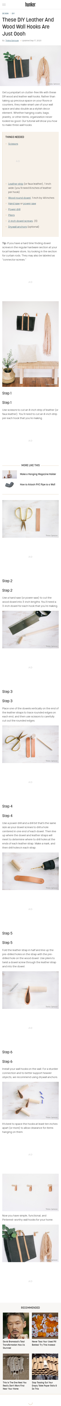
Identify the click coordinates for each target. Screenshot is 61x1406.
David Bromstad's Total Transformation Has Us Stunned (14, 1345)
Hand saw (14, 203)
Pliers (11, 215)
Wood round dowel (19, 198)
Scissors (13, 144)
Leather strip (15, 184)
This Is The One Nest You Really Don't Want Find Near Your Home (15, 1386)
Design (5, 14)
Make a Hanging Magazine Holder (38, 474)
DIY (13, 14)
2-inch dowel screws (20, 221)
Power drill (14, 209)
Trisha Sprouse (12, 41)
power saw (29, 203)
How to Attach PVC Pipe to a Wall (37, 484)
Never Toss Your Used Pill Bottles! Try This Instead (44, 1343)
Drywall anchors (17, 227)
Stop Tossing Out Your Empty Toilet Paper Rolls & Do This (44, 1386)
